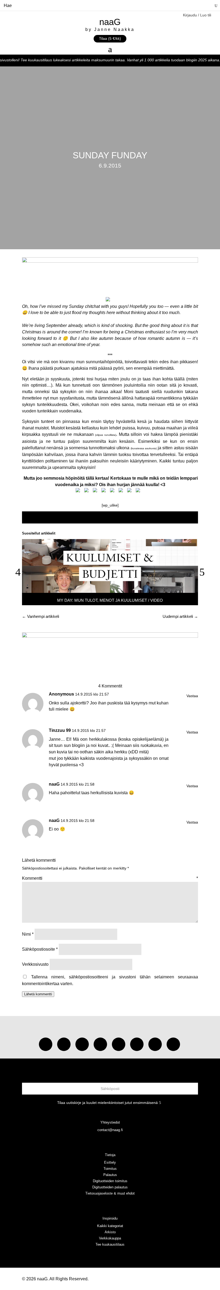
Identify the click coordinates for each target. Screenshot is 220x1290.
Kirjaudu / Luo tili (197, 15)
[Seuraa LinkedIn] (173, 1044)
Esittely (110, 1162)
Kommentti (110, 878)
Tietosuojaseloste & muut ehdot (110, 1193)
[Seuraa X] (155, 1044)
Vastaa (192, 696)
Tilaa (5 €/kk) (110, 38)
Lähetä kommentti (38, 994)
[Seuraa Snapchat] (137, 1044)
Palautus (110, 1175)
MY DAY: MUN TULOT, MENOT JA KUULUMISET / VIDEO (110, 600)
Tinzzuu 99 (60, 730)
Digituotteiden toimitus (110, 1181)
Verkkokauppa (110, 1238)
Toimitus (110, 1169)
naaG (54, 784)
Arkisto (110, 1232)
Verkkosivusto (35, 964)
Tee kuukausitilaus (110, 1244)
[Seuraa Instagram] (45, 1044)
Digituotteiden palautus (110, 1187)
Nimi (28, 934)
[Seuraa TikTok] (64, 1044)
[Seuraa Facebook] (100, 1044)
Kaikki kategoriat (110, 1226)
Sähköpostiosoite (40, 949)
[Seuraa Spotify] (118, 1044)
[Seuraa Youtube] (82, 1044)
